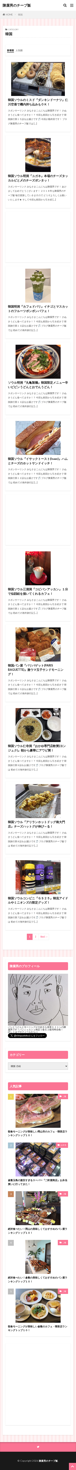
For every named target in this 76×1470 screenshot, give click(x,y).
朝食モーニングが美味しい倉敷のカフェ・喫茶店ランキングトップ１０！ (37, 1328)
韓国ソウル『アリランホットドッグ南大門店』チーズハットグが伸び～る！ (36, 824)
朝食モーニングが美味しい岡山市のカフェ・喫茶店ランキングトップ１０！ (37, 1133)
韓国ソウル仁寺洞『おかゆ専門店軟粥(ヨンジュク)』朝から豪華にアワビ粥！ (37, 748)
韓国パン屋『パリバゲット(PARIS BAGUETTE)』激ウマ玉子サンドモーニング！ (35, 670)
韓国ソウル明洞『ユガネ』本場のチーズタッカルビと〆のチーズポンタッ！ (38, 178)
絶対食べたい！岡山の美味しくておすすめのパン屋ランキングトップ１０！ (37, 1230)
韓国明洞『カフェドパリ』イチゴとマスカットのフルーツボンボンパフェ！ (38, 309)
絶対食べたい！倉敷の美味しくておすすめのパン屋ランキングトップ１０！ (37, 1279)
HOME (9, 14)
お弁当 (63, 1145)
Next (42, 936)
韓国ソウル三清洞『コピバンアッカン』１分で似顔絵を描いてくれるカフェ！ (38, 591)
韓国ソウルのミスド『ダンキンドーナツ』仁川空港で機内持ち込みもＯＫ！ (38, 102)
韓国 (20, 14)
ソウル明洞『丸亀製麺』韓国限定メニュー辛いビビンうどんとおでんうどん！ (38, 385)
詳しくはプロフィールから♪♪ (23, 1031)
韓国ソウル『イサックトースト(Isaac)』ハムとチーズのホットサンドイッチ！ (38, 461)
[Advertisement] (38, 237)
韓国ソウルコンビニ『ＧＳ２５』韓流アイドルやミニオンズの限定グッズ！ (38, 900)
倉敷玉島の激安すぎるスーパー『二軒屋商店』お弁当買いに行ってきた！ (37, 1182)
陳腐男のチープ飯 (17, 5)
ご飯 (64, 1096)
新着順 (10, 50)
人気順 (19, 50)
